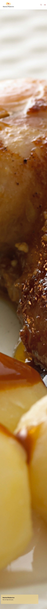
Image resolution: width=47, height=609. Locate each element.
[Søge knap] (41, 5)
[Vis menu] (45, 5)
